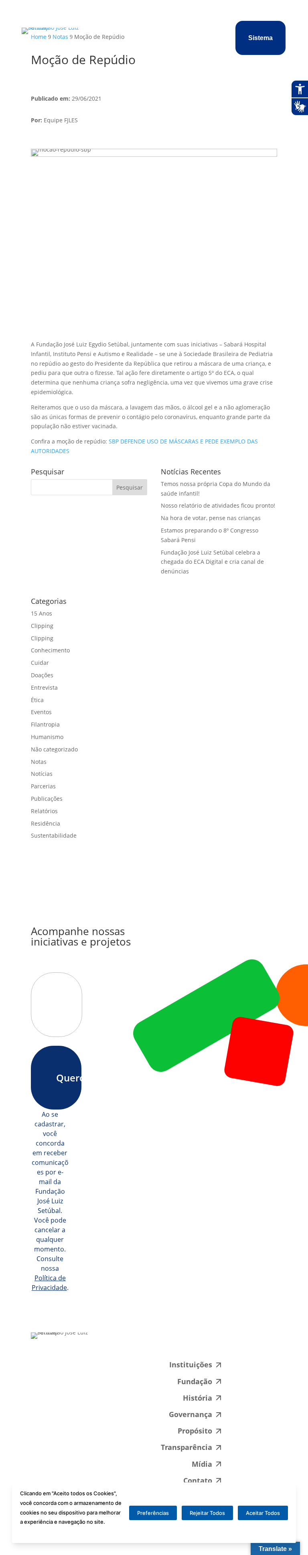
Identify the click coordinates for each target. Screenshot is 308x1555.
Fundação (194, 1381)
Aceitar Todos (263, 1513)
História (197, 1398)
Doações (42, 675)
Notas (39, 761)
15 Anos (41, 613)
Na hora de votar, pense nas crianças (211, 518)
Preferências (153, 1513)
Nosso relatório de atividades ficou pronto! (218, 505)
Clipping (42, 626)
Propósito (195, 1431)
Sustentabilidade (54, 835)
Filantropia (45, 724)
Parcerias (43, 786)
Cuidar (40, 662)
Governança (190, 1414)
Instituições (190, 1364)
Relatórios (44, 811)
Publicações (47, 798)
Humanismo (47, 737)
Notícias (42, 774)
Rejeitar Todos (207, 1513)
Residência (45, 823)
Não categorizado (54, 749)
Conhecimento (50, 650)
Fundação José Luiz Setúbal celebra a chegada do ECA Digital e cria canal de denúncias (212, 562)
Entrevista (44, 687)
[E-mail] (156, 1344)
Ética (37, 700)
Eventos (41, 712)
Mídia (202, 1464)
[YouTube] (238, 1344)
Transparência (186, 1447)
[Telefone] (184, 1344)
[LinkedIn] (211, 1344)
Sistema (260, 37)
